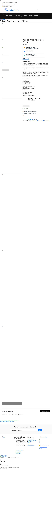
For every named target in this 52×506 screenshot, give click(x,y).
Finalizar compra (3, 468)
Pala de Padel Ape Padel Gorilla (34, 98)
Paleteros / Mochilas (17, 15)
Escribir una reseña (45, 411)
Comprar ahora (26, 106)
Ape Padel (35, 120)
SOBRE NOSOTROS (19, 450)
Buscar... (24, 8)
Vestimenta (35, 15)
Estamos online (3, 455)
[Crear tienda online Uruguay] (44, 447)
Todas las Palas (46, 120)
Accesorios (25, 15)
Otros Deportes (22, 16)
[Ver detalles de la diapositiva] (27, 30)
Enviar (40, 430)
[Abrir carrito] (0, 460)
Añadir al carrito (32, 100)
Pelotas (30, 15)
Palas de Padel (9, 15)
